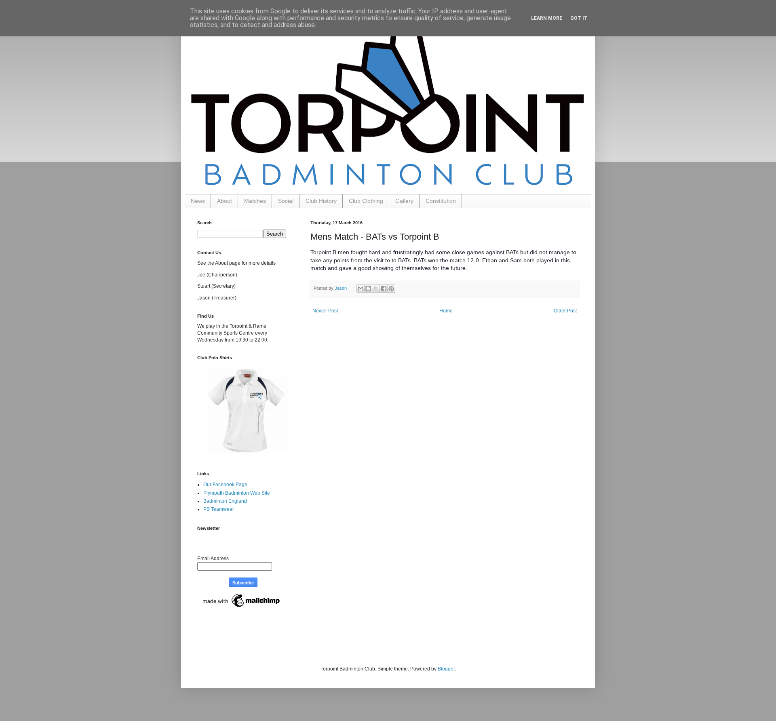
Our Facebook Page (225, 484)
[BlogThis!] (368, 289)
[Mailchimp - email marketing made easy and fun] (241, 607)
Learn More (546, 18)
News (198, 201)
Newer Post (325, 311)
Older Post (565, 311)
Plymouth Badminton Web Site (236, 493)
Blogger (446, 669)
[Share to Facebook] (384, 289)
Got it (579, 18)
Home (446, 311)
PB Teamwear (218, 509)
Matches (255, 201)
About (224, 201)
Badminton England (225, 501)
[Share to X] (376, 289)
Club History (321, 201)
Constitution (441, 201)
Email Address (213, 558)
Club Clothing (366, 201)
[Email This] (360, 289)
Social (285, 201)
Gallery (404, 201)
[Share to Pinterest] (391, 289)
